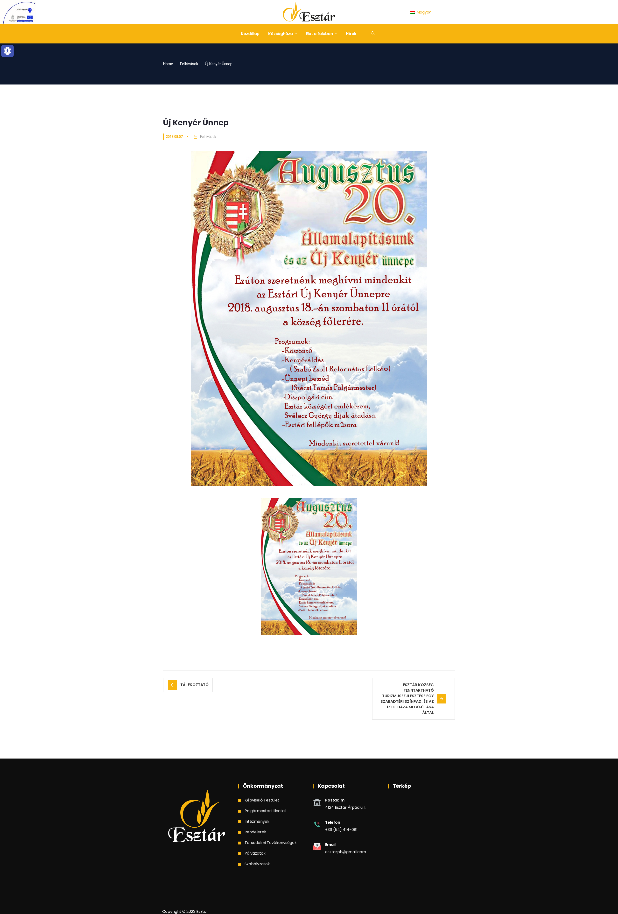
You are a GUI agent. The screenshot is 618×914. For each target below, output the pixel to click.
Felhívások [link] (189, 64)
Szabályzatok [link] (257, 864)
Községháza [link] (280, 33)
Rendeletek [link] (255, 832)
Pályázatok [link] (255, 853)
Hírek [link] (351, 33)
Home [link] (168, 64)
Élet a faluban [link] (319, 33)
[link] (7, 51)
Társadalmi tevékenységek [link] (271, 842)
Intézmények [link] (257, 821)
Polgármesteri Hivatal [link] (265, 811)
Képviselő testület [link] (262, 800)
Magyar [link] (423, 12)
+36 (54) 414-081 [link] (341, 829)
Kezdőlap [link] (250, 33)
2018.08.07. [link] (174, 137)
